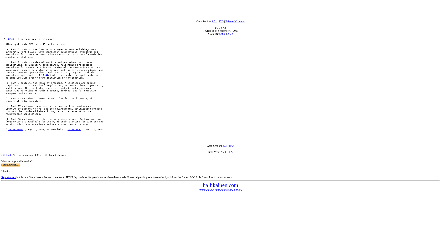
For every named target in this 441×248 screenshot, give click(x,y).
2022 (230, 33)
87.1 (214, 21)
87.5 (221, 21)
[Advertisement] (220, 9)
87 (9, 39)
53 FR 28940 (15, 129)
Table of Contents (235, 21)
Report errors (8, 177)
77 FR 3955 (74, 129)
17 (42, 75)
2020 (222, 33)
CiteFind (6, 155)
